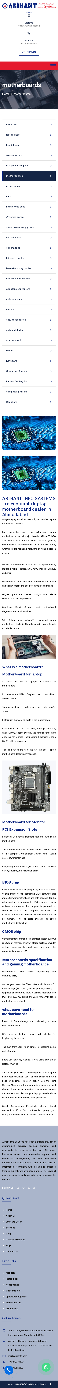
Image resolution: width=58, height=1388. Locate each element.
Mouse (10, 350)
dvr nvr (10, 309)
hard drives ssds (15, 206)
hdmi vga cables (15, 258)
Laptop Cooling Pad (17, 381)
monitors (11, 124)
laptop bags (13, 134)
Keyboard (11, 360)
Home (6, 93)
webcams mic (14, 155)
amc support (13, 340)
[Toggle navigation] (53, 66)
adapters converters (18, 288)
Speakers (11, 402)
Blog (8, 1233)
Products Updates (15, 1239)
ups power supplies (17, 165)
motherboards (14, 175)
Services (10, 1227)
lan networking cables (19, 268)
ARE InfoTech (24, 1384)
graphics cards (15, 217)
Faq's (8, 1245)
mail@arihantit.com (17, 1356)
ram (8, 196)
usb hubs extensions (18, 278)
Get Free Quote (29, 52)
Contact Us (12, 1251)
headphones (13, 145)
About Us (10, 1215)
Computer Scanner (17, 371)
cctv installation (15, 330)
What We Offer (14, 1221)
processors (13, 186)
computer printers (17, 391)
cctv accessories (16, 319)
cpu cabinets (13, 237)
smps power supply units (20, 227)
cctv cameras (14, 299)
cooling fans (13, 247)
